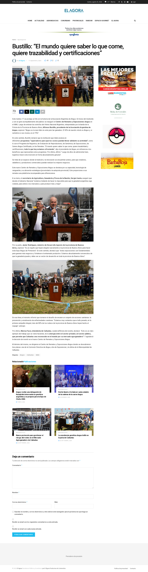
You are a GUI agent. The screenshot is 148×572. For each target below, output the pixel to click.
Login (134, 2)
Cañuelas (30, 355)
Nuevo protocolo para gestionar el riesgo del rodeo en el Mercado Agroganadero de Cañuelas (29, 437)
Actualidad (39, 21)
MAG (37, 355)
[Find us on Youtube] (127, 2)
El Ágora (22, 60)
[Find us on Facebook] (119, 2)
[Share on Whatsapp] (32, 112)
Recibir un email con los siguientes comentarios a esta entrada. (35, 522)
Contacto (29, 2)
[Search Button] (135, 20)
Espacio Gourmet (102, 21)
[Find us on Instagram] (124, 2)
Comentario (17, 465)
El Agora (115, 21)
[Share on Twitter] (26, 112)
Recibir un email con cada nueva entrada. (27, 529)
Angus (22, 355)
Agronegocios (52, 21)
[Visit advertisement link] (74, 33)
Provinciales (78, 21)
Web (56, 502)
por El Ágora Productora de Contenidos (54, 568)
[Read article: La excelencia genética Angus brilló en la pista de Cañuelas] (74, 422)
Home (30, 21)
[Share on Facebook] (21, 112)
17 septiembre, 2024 (34, 60)
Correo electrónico (20, 502)
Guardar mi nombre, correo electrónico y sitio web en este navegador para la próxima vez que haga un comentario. (51, 513)
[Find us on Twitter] (122, 2)
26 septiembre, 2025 (23, 443)
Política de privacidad (18, 2)
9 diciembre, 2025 (64, 397)
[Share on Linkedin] (37, 112)
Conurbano (65, 21)
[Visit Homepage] (74, 11)
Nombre (16, 492)
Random (89, 21)
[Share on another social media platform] (42, 112)
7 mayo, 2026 (21, 402)
